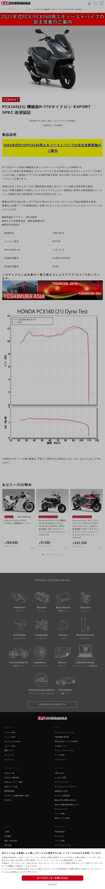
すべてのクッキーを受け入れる (52, 878)
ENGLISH (52, 884)
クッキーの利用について (13, 872)
